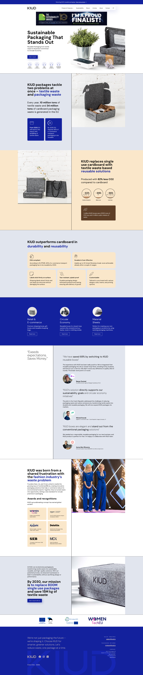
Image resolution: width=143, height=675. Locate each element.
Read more (32, 334)
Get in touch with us (34, 600)
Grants (38, 664)
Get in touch (32, 57)
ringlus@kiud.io (110, 645)
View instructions (80, 2)
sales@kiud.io (111, 639)
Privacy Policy (31, 664)
